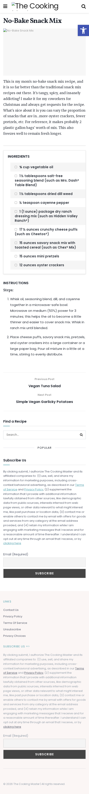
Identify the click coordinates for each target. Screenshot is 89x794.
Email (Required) (15, 554)
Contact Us (11, 610)
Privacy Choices (14, 636)
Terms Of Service (15, 623)
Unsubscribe (12, 629)
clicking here (12, 543)
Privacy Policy (33, 489)
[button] (83, 30)
